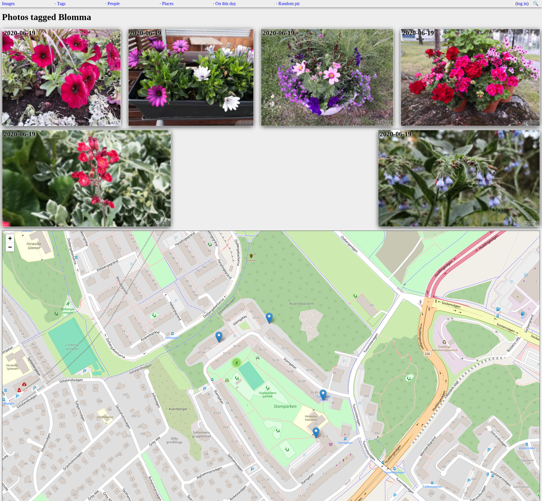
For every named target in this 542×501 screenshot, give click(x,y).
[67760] (316, 433)
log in (522, 3)
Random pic (289, 3)
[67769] (323, 395)
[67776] (269, 318)
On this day (225, 3)
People (114, 3)
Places (167, 3)
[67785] (218, 337)
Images (8, 3)
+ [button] (10, 238)
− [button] (10, 247)
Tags (61, 3)
